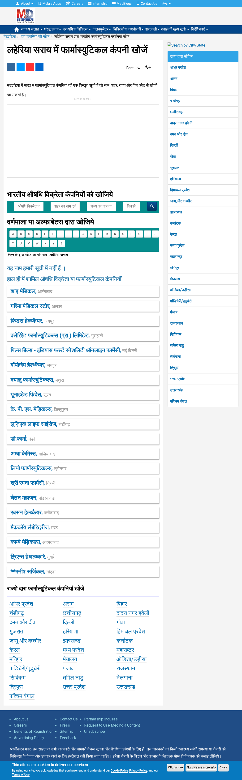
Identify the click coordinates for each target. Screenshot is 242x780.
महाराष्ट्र (176, 256)
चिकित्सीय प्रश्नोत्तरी (127, 29)
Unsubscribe (94, 731)
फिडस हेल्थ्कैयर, (32, 320)
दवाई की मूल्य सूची (174, 29)
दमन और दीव (179, 134)
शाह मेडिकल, (31, 291)
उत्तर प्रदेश (177, 379)
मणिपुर (174, 267)
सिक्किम (175, 334)
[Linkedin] (39, 67)
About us (21, 719)
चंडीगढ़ (175, 101)
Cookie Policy (119, 770)
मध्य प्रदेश (177, 245)
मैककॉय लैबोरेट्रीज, (34, 527)
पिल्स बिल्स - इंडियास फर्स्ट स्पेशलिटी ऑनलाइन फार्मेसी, (74, 350)
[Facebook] (11, 67)
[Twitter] (21, 67)
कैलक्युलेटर (100, 29)
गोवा (173, 156)
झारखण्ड (176, 212)
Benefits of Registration (33, 731)
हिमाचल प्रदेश (180, 190)
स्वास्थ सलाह (30, 29)
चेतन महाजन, (33, 497)
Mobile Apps (52, 3)
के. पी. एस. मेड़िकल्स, (39, 409)
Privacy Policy (138, 770)
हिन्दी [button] (165, 3)
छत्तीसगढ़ (176, 112)
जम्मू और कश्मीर (181, 201)
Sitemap (66, 731)
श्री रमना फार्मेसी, (33, 483)
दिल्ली (174, 145)
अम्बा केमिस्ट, (33, 453)
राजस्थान (176, 323)
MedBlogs (124, 3)
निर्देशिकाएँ (198, 29)
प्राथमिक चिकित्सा (75, 29)
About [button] (25, 3)
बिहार (173, 89)
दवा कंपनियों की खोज (35, 36)
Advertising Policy (29, 738)
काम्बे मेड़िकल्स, (35, 542)
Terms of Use (21, 774)
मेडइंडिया (10, 36)
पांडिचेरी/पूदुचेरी (181, 301)
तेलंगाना (175, 356)
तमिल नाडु (177, 345)
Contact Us (149, 3)
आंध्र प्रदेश (178, 67)
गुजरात (174, 167)
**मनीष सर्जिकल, (33, 571)
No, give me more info (201, 767)
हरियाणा (175, 179)
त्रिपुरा (174, 367)
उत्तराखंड (176, 390)
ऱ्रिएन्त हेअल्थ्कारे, (32, 556)
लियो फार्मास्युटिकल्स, (38, 468)
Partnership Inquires (101, 719)
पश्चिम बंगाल (178, 401)
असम (173, 78)
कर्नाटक (175, 223)
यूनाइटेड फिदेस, (31, 394)
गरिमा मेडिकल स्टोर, (36, 306)
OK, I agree (175, 767)
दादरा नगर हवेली (181, 123)
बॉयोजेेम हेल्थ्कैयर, (33, 365)
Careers (77, 3)
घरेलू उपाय (51, 29)
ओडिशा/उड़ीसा (180, 290)
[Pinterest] (30, 67)
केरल (173, 234)
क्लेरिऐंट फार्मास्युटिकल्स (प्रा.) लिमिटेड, (57, 335)
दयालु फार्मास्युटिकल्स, (37, 380)
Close (223, 767)
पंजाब (173, 312)
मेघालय (175, 279)
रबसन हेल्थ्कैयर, (35, 512)
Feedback (68, 738)
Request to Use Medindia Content (112, 725)
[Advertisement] (78, 139)
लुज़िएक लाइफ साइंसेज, (40, 424)
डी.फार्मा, (23, 438)
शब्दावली (151, 29)
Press (65, 725)
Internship (100, 3)
